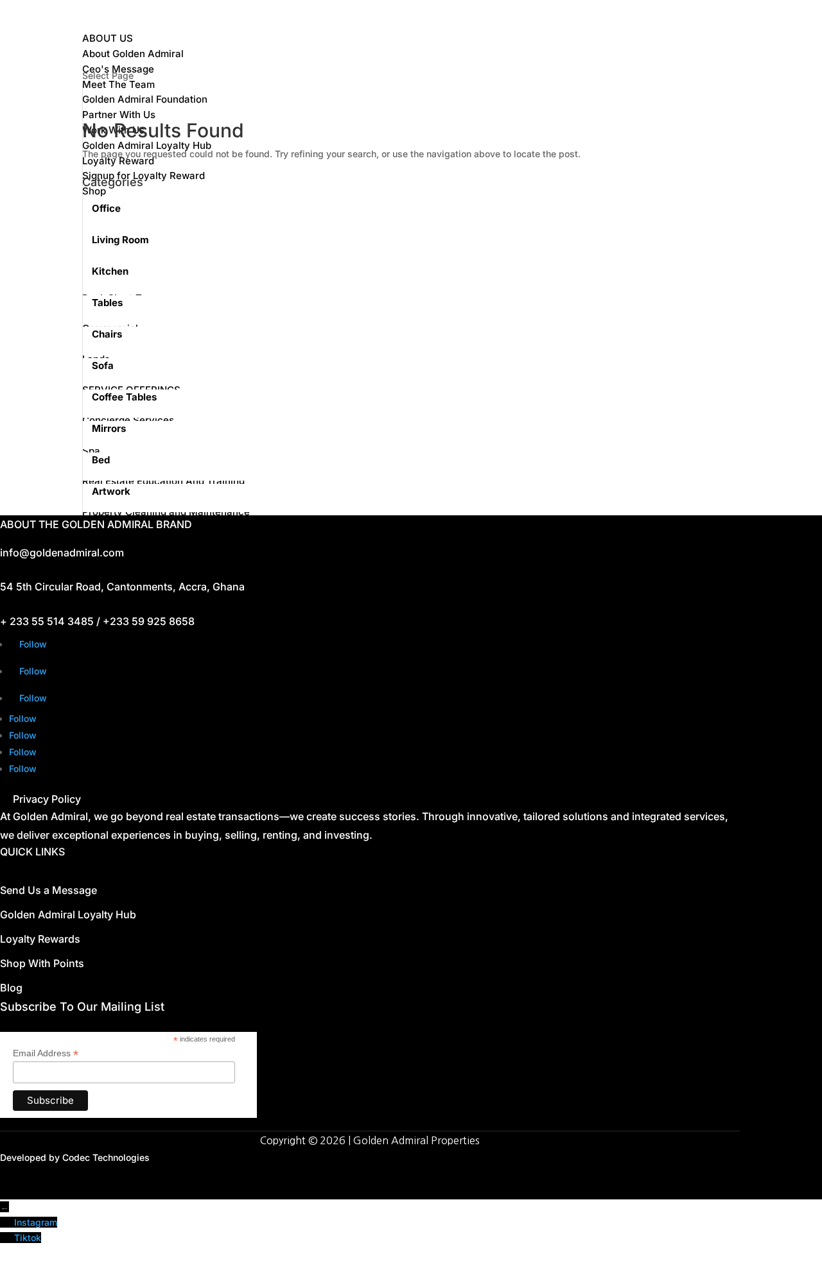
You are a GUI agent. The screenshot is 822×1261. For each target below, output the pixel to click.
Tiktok (27, 1237)
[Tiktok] (7, 1237)
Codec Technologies (106, 1157)
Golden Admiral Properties (416, 1140)
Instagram (35, 1222)
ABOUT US (107, 38)
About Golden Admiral (133, 53)
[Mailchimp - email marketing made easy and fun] (206, 1113)
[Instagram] (7, 1222)
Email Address (45, 1053)
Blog (11, 987)
